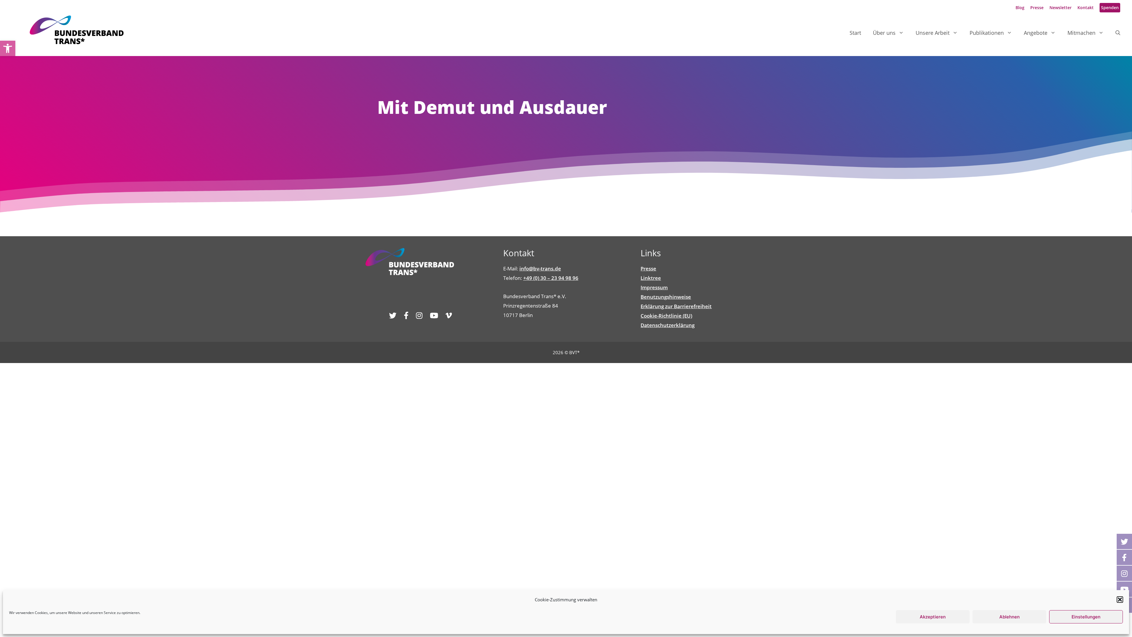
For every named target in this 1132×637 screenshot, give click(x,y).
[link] (7, 48)
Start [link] (855, 32)
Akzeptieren (933, 617)
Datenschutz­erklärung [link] (668, 325)
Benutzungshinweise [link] (666, 296)
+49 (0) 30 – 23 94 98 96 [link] (550, 278)
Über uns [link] (884, 32)
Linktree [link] (651, 278)
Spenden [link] (1110, 7)
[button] (1120, 599)
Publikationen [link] (987, 32)
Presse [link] (1037, 7)
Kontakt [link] (1085, 7)
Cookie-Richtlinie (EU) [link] (666, 315)
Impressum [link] (654, 287)
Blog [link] (1020, 7)
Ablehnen (1009, 617)
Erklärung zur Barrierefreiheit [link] (676, 306)
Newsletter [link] (1060, 7)
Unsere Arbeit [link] (933, 32)
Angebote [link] (1035, 32)
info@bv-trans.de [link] (540, 268)
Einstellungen (1086, 617)
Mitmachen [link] (1081, 32)
